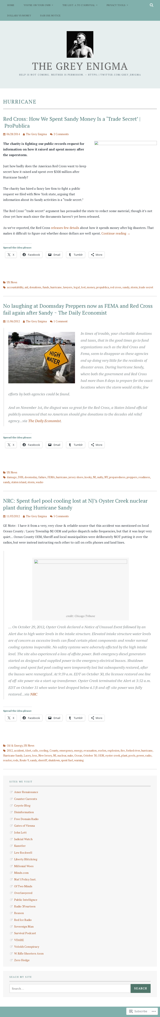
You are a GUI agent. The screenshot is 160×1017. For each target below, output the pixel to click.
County (54, 750)
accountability (15, 287)
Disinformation (24, 812)
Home (10, 5)
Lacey (27, 755)
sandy (125, 287)
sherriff (42, 760)
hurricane (56, 287)
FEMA (51, 477)
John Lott (20, 832)
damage (12, 477)
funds (45, 287)
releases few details (65, 228)
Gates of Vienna (24, 826)
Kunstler (20, 846)
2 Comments (61, 134)
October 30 (90, 755)
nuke (70, 755)
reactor (7, 760)
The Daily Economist (44, 420)
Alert (28, 750)
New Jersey (45, 755)
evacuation (90, 750)
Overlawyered (23, 893)
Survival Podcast (25, 933)
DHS (20, 477)
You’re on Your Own (37, 5)
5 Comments (61, 516)
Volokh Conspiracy (26, 947)
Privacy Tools (116, 5)
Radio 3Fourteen (24, 906)
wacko (39, 482)
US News (12, 282)
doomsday (31, 477)
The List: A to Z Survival (78, 5)
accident (19, 750)
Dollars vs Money (19, 15)
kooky (88, 477)
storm (134, 287)
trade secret (146, 287)
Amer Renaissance (26, 792)
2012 (10, 750)
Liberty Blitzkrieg (25, 859)
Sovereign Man (24, 926)
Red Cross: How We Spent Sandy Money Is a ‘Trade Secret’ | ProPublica (71, 122)
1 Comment (61, 321)
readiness (144, 477)
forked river (133, 750)
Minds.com (21, 873)
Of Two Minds (23, 886)
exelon (102, 750)
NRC (33, 694)
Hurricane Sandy (12, 755)
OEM (101, 755)
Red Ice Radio (23, 920)
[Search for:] (69, 988)
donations (35, 287)
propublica (102, 287)
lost (83, 287)
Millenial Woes (24, 866)
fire (123, 750)
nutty (100, 477)
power (140, 755)
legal (77, 287)
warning (79, 760)
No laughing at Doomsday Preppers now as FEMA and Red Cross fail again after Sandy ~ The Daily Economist (78, 309)
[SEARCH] (152, 5)
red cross (115, 287)
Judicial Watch (23, 839)
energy (78, 750)
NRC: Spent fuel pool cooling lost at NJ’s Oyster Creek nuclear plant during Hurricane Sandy (75, 504)
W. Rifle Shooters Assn (29, 953)
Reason (19, 913)
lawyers (67, 287)
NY (106, 477)
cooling (43, 750)
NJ (94, 477)
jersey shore (76, 477)
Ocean (78, 755)
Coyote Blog (22, 805)
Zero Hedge (22, 960)
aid (26, 287)
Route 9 (24, 760)
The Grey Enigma (80, 66)
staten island (18, 482)
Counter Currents (25, 799)
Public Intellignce (25, 900)
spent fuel (67, 760)
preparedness (117, 477)
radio (148, 755)
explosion (113, 750)
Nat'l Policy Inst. (25, 879)
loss (34, 755)
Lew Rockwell (23, 852)
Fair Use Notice (50, 15)
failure (42, 477)
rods (15, 760)
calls (35, 750)
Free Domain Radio (26, 819)
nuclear (62, 755)
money (91, 287)
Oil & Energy (15, 745)
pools (132, 755)
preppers (132, 477)
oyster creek (112, 755)
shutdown (54, 760)
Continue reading (115, 233)
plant (124, 755)
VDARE (19, 940)
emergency (66, 750)
